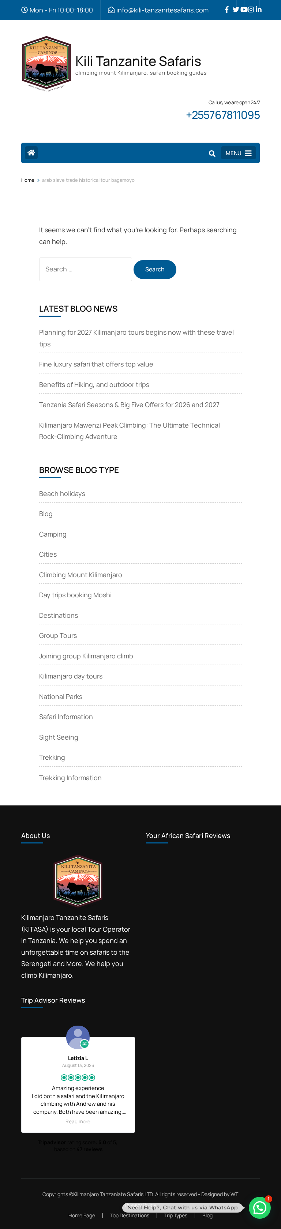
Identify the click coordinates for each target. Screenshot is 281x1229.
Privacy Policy (140, 1204)
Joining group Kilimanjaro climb (86, 655)
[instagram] (248, 4)
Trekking (52, 757)
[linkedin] (255, 4)
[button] (260, 1208)
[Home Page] (31, 152)
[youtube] (240, 4)
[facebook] (225, 4)
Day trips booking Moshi (75, 594)
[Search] (212, 153)
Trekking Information (70, 777)
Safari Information (66, 716)
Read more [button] (77, 1121)
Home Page (81, 1215)
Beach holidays (62, 493)
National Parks (60, 696)
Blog (46, 513)
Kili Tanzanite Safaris (138, 61)
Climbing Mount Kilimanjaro (80, 574)
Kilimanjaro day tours (70, 676)
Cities (48, 554)
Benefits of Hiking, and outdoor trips (94, 384)
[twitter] (232, 4)
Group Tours (58, 635)
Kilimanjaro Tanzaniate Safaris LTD (113, 1194)
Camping (53, 534)
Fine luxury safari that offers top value (96, 364)
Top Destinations (129, 1215)
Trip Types (175, 1215)
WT (234, 1194)
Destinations (58, 615)
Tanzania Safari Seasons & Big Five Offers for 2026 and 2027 (129, 404)
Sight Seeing (58, 737)
